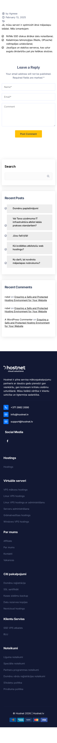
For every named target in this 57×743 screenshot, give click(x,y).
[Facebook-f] (7, 440)
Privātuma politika (13, 689)
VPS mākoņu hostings (15, 489)
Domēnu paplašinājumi (25, 208)
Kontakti (8, 553)
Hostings (8, 466)
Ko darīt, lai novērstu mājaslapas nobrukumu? (26, 261)
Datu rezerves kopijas (15, 602)
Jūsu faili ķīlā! (20, 235)
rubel (7, 296)
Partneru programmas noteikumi (21, 669)
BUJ (6, 634)
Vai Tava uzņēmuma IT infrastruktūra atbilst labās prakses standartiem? (27, 222)
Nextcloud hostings (14, 608)
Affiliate (8, 540)
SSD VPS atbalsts (13, 627)
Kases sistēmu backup (16, 595)
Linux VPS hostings (14, 496)
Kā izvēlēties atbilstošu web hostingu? (28, 247)
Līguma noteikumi (13, 657)
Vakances (9, 560)
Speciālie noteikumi (14, 663)
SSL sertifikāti (11, 589)
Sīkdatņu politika (13, 682)
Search (10, 166)
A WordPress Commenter (19, 319)
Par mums (9, 547)
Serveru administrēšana (16, 508)
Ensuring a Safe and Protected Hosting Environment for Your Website (27, 323)
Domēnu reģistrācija (15, 582)
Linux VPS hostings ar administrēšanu (24, 502)
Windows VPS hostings (16, 521)
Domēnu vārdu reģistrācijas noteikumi (24, 676)
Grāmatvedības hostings (17, 515)
